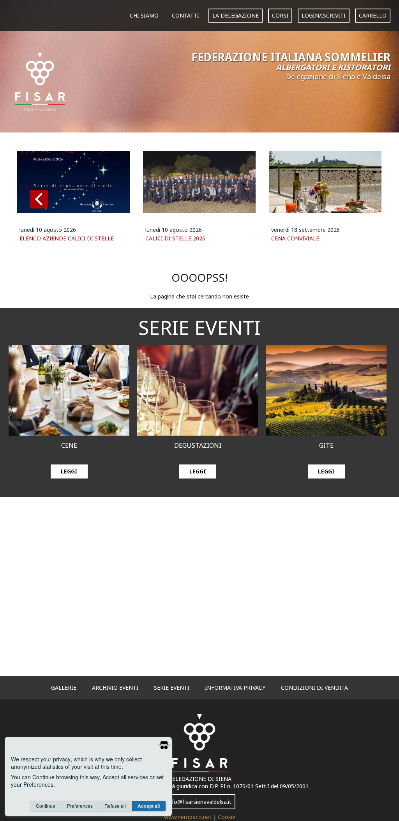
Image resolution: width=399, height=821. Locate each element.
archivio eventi (115, 687)
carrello (373, 15)
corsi (280, 15)
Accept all (149, 805)
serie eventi (171, 687)
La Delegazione (235, 15)
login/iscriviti (324, 15)
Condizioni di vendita (314, 687)
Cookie (226, 817)
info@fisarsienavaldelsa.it (199, 801)
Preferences (80, 805)
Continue (45, 805)
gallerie (63, 687)
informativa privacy (235, 687)
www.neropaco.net (188, 817)
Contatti (185, 15)
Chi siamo (144, 15)
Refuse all (115, 805)
